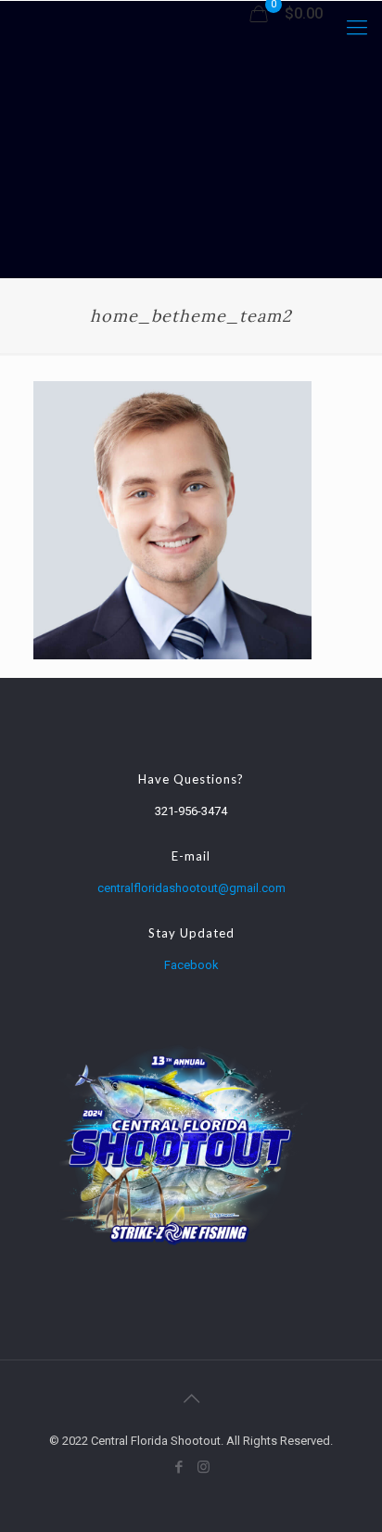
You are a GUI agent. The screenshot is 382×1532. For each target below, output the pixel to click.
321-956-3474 (191, 811)
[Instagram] (203, 1467)
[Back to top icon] (191, 1398)
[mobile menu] (357, 28)
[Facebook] (178, 1467)
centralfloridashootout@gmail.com (191, 888)
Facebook (191, 965)
